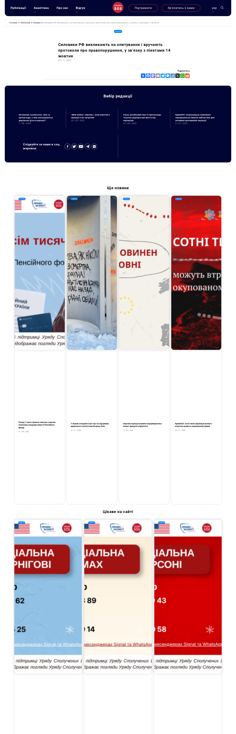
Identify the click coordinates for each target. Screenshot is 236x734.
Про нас (62, 8)
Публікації (18, 8)
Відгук (80, 8)
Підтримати (143, 8)
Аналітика (41, 8)
